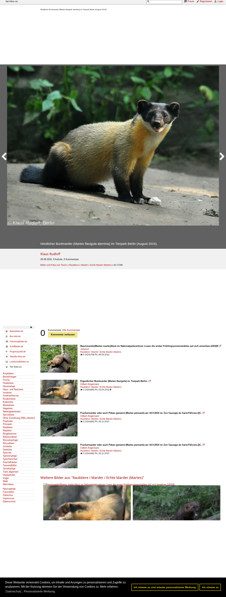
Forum (191, 1)
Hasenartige (9, 386)
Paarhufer (8, 421)
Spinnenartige (10, 455)
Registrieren (206, 1)
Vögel (6, 478)
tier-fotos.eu (12, 1)
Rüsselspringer (10, 440)
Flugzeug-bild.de (18, 351)
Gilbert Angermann (89, 384)
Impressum (8, 498)
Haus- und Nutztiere (13, 389)
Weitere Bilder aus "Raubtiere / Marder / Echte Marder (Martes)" (92, 477)
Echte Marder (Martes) (101, 265)
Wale (5, 481)
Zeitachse (8, 495)
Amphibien (8, 373)
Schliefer (7, 446)
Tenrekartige (9, 468)
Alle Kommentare (71, 330)
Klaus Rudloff (50, 254)
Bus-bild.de (15, 336)
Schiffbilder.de (16, 346)
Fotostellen (8, 492)
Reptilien (7, 430)
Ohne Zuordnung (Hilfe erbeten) (19, 418)
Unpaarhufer (9, 475)
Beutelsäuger (9, 376)
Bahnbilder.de (16, 331)
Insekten (7, 392)
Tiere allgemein (10, 471)
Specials (7, 452)
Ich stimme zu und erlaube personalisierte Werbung (165, 587)
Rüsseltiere (8, 443)
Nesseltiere (8, 414)
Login (220, 1)
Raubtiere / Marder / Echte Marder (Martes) (100, 352)
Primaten (7, 424)
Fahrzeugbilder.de (18, 341)
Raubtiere (74, 265)
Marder (84, 265)
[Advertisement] (131, 38)
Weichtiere (8, 484)
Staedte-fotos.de (17, 356)
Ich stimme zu (210, 587)
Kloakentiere (9, 398)
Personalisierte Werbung (39, 591)
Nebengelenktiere (11, 411)
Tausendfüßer (10, 465)
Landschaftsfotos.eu (19, 361)
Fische (6, 380)
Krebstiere (8, 402)
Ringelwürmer (10, 433)
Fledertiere (8, 383)
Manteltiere (8, 405)
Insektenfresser (11, 395)
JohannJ (84, 349)
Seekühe (7, 449)
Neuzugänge (9, 488)
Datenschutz (9, 501)
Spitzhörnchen (10, 459)
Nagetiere (8, 408)
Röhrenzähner (10, 437)
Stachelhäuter (10, 462)
